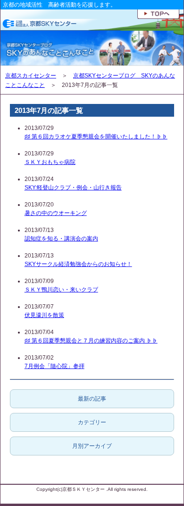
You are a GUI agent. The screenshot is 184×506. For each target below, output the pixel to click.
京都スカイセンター (30, 75)
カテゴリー (92, 422)
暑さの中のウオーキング (56, 213)
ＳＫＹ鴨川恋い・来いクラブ (61, 289)
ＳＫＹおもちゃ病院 (50, 162)
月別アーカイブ (92, 446)
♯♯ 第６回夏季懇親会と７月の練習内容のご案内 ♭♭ (91, 340)
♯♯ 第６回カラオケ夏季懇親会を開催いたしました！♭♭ (96, 136)
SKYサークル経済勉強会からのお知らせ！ (78, 264)
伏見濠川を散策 (44, 315)
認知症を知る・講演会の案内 (61, 238)
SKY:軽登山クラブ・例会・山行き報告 (73, 187)
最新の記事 (92, 398)
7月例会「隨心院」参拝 (54, 366)
